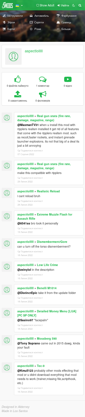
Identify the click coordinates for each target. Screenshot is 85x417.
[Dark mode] (74, 5)
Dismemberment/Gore (52, 242)
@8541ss (23, 223)
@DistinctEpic (27, 293)
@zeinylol (24, 269)
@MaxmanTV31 (28, 125)
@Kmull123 (25, 370)
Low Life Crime (47, 265)
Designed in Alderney (16, 407)
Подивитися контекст (32, 150)
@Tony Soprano (28, 343)
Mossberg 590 (47, 338)
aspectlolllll (34, 50)
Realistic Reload (48, 191)
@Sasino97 (25, 320)
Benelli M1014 (47, 288)
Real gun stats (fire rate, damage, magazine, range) (44, 118)
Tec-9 (41, 366)
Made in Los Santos (15, 411)
